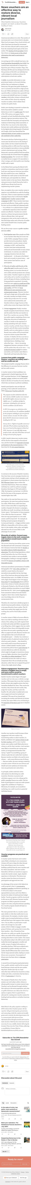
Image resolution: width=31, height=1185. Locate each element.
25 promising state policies (8, 1113)
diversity (24, 648)
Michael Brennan (12, 1115)
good (20, 112)
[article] (15, 1113)
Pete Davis (10, 1132)
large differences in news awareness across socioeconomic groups (15, 290)
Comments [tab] (5, 1083)
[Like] (2, 1134)
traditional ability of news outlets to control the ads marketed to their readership (15, 135)
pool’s (20, 648)
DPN (4, 80)
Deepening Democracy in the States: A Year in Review (11, 1139)
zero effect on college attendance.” (12, 656)
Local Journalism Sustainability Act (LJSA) (13, 63)
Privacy (22, 1172)
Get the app (23, 1177)
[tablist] (8, 1083)
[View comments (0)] (8, 34)
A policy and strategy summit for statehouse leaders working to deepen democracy (10, 1129)
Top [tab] (3, 1103)
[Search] (28, 1103)
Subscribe (21, 2)
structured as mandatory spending (13, 887)
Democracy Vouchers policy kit (14, 391)
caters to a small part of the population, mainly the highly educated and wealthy (17, 285)
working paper (25, 590)
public (17, 112)
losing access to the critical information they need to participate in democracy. (14, 55)
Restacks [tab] (11, 1083)
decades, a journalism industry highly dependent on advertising (15, 550)
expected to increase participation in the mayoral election (15, 444)
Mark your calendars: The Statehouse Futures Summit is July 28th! (11, 1124)
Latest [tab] (7, 1103)
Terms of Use (23, 1057)
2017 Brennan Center (7, 482)
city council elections (18, 447)
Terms (27, 1172)
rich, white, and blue (19, 569)
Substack (7, 1181)
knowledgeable (15, 582)
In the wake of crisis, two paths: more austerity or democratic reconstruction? (10, 1109)
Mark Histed (8, 28)
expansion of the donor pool (11, 703)
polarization (10, 976)
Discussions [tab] (13, 1103)
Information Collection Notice (17, 1058)
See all (4, 1151)
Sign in (27, 2)
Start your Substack (11, 1177)
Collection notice (15, 1173)
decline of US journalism (16, 51)
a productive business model (16, 349)
